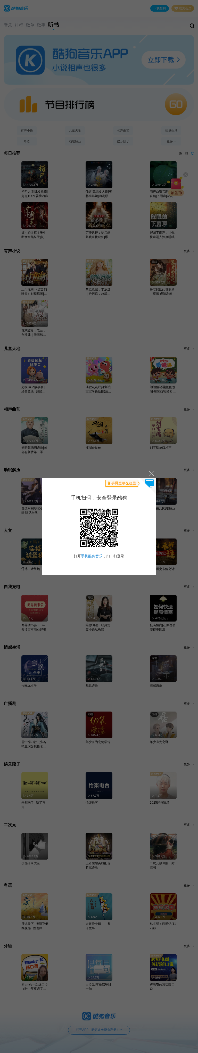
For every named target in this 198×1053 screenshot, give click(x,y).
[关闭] (151, 473)
